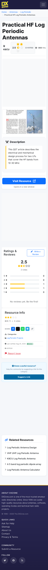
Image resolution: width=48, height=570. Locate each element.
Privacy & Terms (10, 537)
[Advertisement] (24, 83)
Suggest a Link (24, 377)
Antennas (13, 12)
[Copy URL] (32, 329)
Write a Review (36, 252)
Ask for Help (8, 523)
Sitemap (6, 526)
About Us (6, 530)
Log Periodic (25, 12)
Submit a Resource (11, 549)
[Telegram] (27, 329)
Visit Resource (22, 181)
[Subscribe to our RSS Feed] (22, 560)
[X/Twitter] (18, 329)
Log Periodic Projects (15, 338)
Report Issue (14, 353)
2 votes (17, 321)
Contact (6, 533)
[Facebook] (13, 329)
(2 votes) (29, 48)
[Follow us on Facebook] (13, 560)
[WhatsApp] (23, 329)
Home (4, 12)
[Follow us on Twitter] (5, 560)
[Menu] (43, 5)
